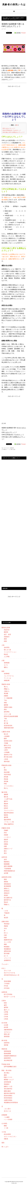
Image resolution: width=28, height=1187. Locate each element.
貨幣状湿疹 (7, 951)
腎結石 (6, 902)
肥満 (5, 639)
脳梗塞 (6, 794)
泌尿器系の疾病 (6, 877)
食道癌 (6, 917)
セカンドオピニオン (10, 1136)
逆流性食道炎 (8, 725)
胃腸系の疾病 (6, 684)
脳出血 (6, 797)
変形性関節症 (8, 1098)
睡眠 (5, 1126)
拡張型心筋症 (8, 741)
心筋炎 (6, 759)
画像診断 (6, 680)
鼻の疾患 (4, 1040)
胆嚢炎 (6, 844)
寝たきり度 (7, 650)
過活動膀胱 (7, 886)
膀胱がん (6, 888)
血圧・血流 (7, 634)
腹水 (5, 851)
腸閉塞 (6, 705)
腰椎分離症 (7, 1091)
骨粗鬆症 (6, 1084)
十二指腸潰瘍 (8, 698)
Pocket (23, 33)
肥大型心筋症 (8, 757)
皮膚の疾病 (5, 921)
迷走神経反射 (8, 1060)
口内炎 (6, 1016)
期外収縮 (6, 761)
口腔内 (4, 1000)
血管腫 (6, 873)
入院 (3, 645)
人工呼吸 (6, 656)
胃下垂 (6, 723)
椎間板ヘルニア (9, 1079)
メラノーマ (7, 958)
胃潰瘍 (6, 693)
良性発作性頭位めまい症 (11, 975)
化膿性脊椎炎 (8, 1100)
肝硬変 (6, 835)
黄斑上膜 (6, 1034)
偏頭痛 (6, 817)
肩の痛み (6, 1073)
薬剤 (3, 1142)
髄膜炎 (6, 815)
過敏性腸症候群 (9, 728)
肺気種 (6, 777)
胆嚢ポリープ (8, 848)
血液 (14, 449)
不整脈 (6, 743)
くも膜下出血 (8, 799)
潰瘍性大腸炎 (8, 707)
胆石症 (6, 842)
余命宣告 (6, 647)
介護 (3, 660)
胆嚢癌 (6, 696)
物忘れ (6, 806)
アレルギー (5, 964)
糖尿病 (6, 632)
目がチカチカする (9, 973)
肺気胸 (6, 781)
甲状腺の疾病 (6, 1064)
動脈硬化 (6, 862)
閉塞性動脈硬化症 (9, 871)
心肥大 (6, 750)
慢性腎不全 (7, 900)
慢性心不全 (7, 745)
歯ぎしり (6, 1010)
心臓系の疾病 (6, 731)
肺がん (6, 788)
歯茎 (5, 1005)
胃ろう (6, 721)
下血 (5, 700)
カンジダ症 (7, 942)
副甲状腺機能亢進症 (10, 1066)
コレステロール (9, 676)
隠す (17, 125)
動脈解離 (6, 864)
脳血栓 (6, 803)
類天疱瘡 (6, 953)
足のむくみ (7, 1111)
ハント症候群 (8, 1119)
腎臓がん (6, 904)
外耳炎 (6, 986)
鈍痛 (5, 641)
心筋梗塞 (6, 736)
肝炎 (5, 832)
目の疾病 (4, 1023)
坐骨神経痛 (7, 1082)
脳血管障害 (7, 819)
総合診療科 (7, 1134)
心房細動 (6, 752)
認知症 (6, 808)
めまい (4, 968)
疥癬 (5, 935)
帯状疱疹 (6, 924)
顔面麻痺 (4, 1115)
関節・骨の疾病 (6, 1070)
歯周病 (6, 1007)
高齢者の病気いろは (14, 4)
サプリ (6, 665)
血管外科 (4, 857)
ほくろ (6, 956)
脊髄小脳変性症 (9, 824)
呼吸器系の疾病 (6, 765)
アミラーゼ (7, 678)
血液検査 (12, 447)
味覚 (5, 1003)
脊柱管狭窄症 (8, 1089)
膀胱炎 (6, 881)
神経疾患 (4, 1049)
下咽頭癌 (6, 913)
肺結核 (6, 779)
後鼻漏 (6, 1045)
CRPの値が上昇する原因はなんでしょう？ (13, 132)
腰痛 (5, 1075)
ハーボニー (7, 837)
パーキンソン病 (9, 822)
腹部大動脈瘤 (8, 866)
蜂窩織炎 (6, 946)
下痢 (5, 718)
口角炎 (6, 1019)
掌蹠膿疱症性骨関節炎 (11, 1102)
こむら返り (7, 1108)
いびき (6, 911)
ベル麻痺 (6, 1117)
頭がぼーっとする (9, 996)
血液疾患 (4, 992)
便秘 (5, 702)
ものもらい (7, 1032)
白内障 (6, 1025)
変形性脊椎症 (8, 1095)
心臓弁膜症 (7, 748)
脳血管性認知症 (9, 813)
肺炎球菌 (6, 772)
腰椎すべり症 (8, 1086)
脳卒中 (6, 801)
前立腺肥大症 (8, 897)
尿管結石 (6, 891)
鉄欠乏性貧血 (8, 994)
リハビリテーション (10, 652)
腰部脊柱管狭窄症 (9, 1093)
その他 (4, 1132)
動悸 (5, 738)
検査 (12, 449)
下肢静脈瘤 (7, 868)
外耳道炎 (6, 988)
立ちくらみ (7, 970)
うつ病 (6, 1128)
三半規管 (6, 983)
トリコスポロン (9, 786)
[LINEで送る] (17, 33)
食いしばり (5, 1146)
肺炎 (5, 770)
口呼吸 (6, 1012)
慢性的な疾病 (6, 627)
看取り (6, 667)
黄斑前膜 (6, 1036)
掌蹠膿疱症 (7, 949)
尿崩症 (6, 895)
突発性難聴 (7, 981)
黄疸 (5, 853)
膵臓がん (6, 689)
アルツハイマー (9, 810)
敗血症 (6, 654)
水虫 (5, 928)
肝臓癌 (6, 830)
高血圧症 (6, 630)
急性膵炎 (6, 712)
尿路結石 (6, 893)
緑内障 (6, 1027)
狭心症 (6, 734)
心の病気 (4, 1123)
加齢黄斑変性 (8, 1029)
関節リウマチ (8, 1077)
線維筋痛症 (7, 1058)
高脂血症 (6, 636)
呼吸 (5, 783)
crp (9, 449)
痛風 (5, 879)
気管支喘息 (7, 774)
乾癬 (5, 937)
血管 (5, 859)
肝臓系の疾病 (6, 828)
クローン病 (7, 714)
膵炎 (5, 709)
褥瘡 (5, 944)
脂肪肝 (6, 839)
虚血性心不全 (8, 754)
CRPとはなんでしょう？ (8, 128)
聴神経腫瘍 (7, 1053)
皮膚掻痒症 (7, 960)
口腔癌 (6, 1014)
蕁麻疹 (6, 926)
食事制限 (6, 663)
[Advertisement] (15, 98)
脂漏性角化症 (8, 940)
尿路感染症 (7, 884)
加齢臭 (6, 1139)
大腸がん (6, 691)
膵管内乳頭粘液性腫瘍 (11, 716)
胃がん (6, 686)
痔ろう (6, 933)
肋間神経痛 (7, 1051)
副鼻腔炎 (6, 1043)
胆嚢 (5, 846)
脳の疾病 (4, 792)
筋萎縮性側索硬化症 (10, 1056)
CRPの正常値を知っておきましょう (11, 130)
